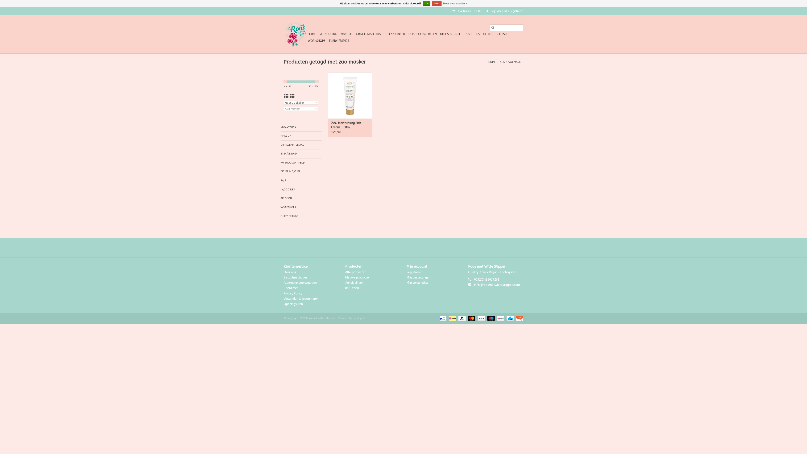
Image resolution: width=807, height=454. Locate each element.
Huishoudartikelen (423, 34)
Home (312, 34)
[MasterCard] (471, 318)
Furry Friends (339, 41)
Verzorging (328, 34)
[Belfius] (500, 318)
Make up (346, 34)
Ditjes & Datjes (451, 34)
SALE (469, 34)
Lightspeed (359, 318)
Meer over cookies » (455, 3)
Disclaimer (291, 288)
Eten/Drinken (395, 34)
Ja (426, 3)
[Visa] (481, 318)
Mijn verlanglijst (417, 283)
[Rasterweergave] (286, 96)
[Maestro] (491, 318)
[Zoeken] (493, 27)
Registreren (414, 272)
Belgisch (502, 34)
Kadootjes (484, 34)
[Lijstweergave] (292, 96)
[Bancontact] (442, 318)
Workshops (317, 41)
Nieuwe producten (358, 277)
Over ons (290, 272)
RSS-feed (352, 288)
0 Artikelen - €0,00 (469, 11)
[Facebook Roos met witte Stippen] (399, 247)
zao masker (515, 62)
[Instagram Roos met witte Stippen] (407, 247)
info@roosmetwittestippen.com (497, 285)
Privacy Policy (293, 293)
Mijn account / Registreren (507, 11)
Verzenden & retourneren (301, 299)
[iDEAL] (452, 318)
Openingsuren (293, 304)
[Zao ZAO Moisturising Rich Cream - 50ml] (350, 95)
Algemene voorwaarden (300, 283)
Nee (436, 3)
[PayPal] (462, 318)
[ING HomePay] (519, 318)
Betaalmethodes (295, 277)
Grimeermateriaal (369, 34)
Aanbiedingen (354, 283)
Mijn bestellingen (418, 277)
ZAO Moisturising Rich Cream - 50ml (346, 125)
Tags (501, 62)
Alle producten (355, 272)
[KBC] (509, 318)
